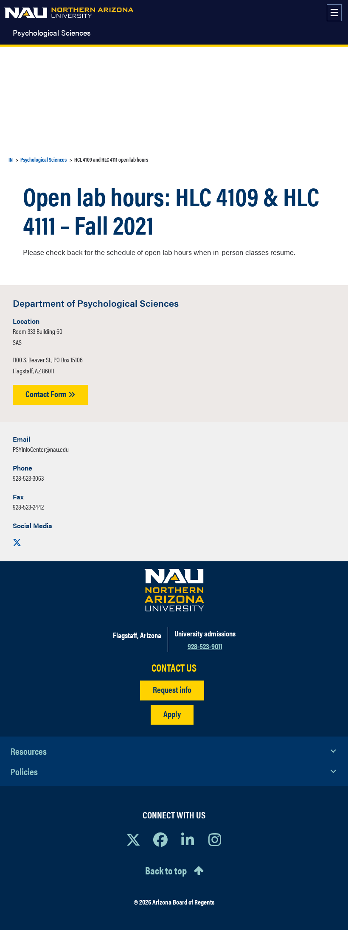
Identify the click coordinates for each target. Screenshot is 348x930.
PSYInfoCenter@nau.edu (41, 449)
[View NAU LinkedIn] (187, 839)
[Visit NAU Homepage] (174, 590)
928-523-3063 (28, 478)
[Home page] (68, 12)
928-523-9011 (205, 646)
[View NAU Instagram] (214, 839)
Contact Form (46, 393)
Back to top (166, 870)
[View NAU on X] (133, 839)
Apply (172, 713)
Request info (172, 689)
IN (10, 159)
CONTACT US (174, 668)
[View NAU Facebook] (160, 839)
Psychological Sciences (52, 32)
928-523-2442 (28, 507)
